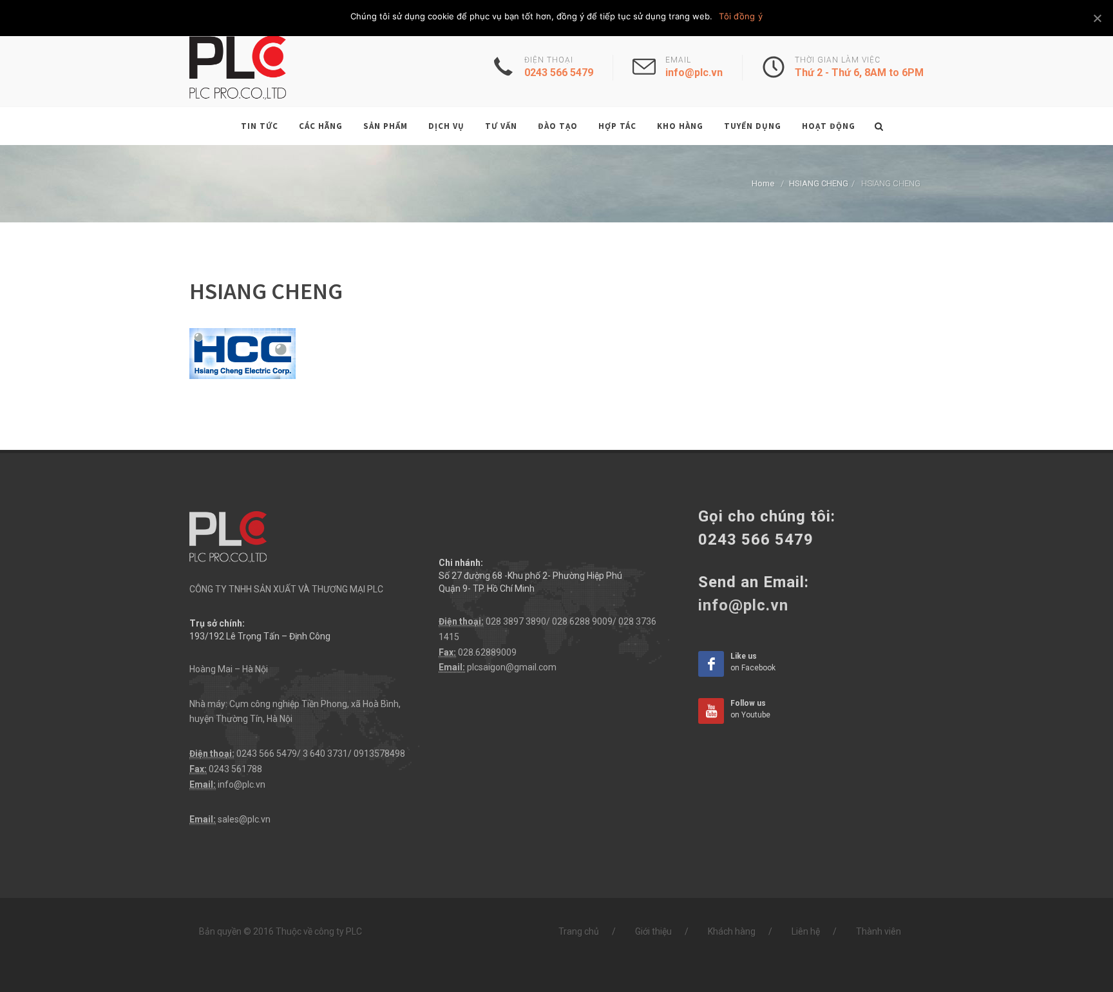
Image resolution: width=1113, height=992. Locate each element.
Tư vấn (501, 126)
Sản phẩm (385, 126)
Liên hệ (806, 931)
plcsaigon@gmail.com (511, 667)
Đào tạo (558, 126)
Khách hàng (732, 931)
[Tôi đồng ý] (1096, 18)
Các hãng (321, 126)
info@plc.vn (241, 784)
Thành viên (878, 931)
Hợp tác (617, 126)
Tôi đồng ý (741, 16)
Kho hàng (680, 126)
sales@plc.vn (244, 819)
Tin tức (259, 126)
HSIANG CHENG (818, 183)
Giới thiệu (653, 931)
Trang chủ (578, 931)
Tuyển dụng (752, 126)
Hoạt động (828, 126)
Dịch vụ (446, 126)
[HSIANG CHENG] (242, 352)
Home (763, 183)
